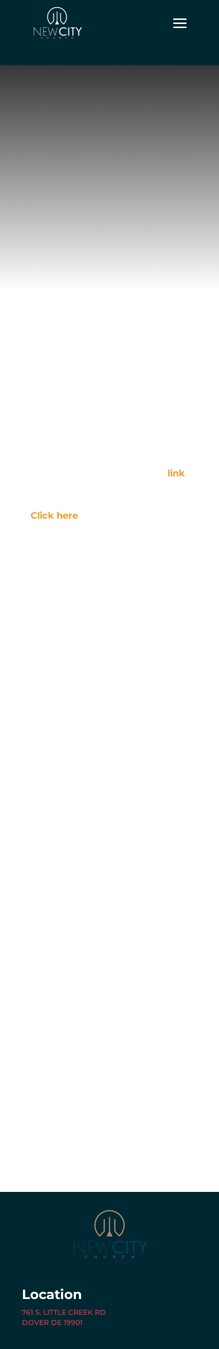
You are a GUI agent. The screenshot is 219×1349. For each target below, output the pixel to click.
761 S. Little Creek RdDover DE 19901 (64, 1317)
